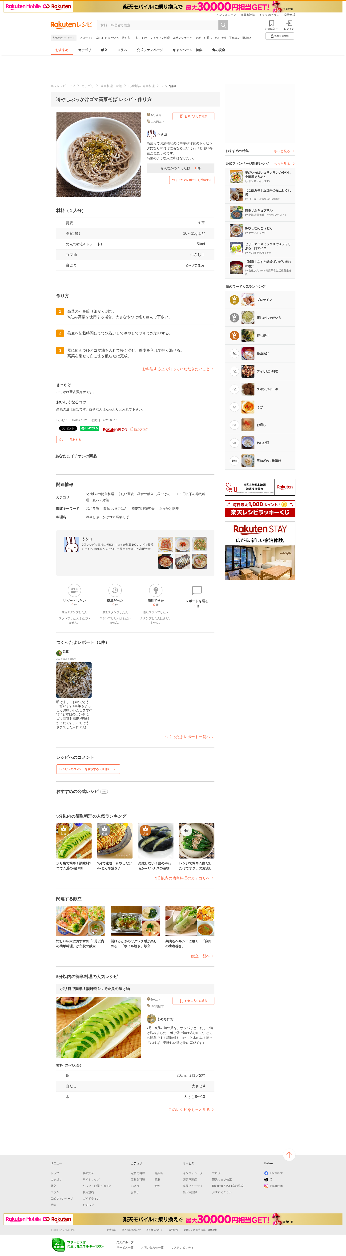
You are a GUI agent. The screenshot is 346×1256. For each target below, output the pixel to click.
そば (198, 38)
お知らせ (88, 1205)
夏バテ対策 (101, 500)
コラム (122, 50)
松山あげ (141, 38)
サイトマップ (91, 1179)
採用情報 (173, 1229)
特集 (53, 1205)
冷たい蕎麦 (125, 494)
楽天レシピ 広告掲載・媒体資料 (200, 1229)
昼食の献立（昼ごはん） (155, 494)
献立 (104, 50)
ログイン (289, 28)
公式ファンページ (150, 50)
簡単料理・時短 (111, 86)
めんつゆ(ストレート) (84, 244)
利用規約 (88, 1192)
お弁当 (158, 1173)
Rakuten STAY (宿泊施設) (228, 1186)
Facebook (276, 1173)
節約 (157, 1186)
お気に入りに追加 (196, 116)
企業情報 (111, 1229)
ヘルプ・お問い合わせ (97, 1186)
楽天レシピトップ (63, 86)
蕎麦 (69, 223)
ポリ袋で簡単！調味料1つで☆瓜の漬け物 (95, 989)
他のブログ (140, 429)
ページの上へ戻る (289, 1155)
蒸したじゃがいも (107, 38)
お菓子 (135, 1192)
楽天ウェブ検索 (222, 1179)
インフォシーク (226, 14)
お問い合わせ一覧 (152, 1247)
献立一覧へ (200, 956)
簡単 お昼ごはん (115, 508)
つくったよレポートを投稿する (192, 180)
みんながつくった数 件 (181, 168)
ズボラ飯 (92, 508)
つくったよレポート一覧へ (187, 737)
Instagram (276, 1186)
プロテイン (86, 38)
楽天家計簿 (248, 14)
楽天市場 (289, 14)
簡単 (157, 1179)
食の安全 (218, 50)
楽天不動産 (190, 1179)
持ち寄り (127, 38)
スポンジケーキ (182, 38)
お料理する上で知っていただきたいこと (176, 369)
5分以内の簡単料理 (142, 86)
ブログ (216, 1173)
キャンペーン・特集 (187, 50)
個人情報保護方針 (131, 1229)
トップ (55, 1173)
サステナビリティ (182, 1247)
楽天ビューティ (193, 1186)
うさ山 (87, 539)
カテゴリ (84, 50)
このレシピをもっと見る (189, 1110)
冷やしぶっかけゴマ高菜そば (107, 517)
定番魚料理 (138, 1179)
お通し (208, 38)
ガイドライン (91, 1198)
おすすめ (61, 50)
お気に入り (271, 28)
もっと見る (282, 151)
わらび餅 (220, 38)
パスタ (135, 1186)
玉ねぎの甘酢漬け (240, 38)
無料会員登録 (281, 36)
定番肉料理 (138, 1173)
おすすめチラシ (269, 14)
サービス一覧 (125, 1247)
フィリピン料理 (160, 38)
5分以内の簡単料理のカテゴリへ (182, 878)
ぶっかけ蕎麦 (169, 508)
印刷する (75, 439)
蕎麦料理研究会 (143, 508)
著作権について (154, 1229)
